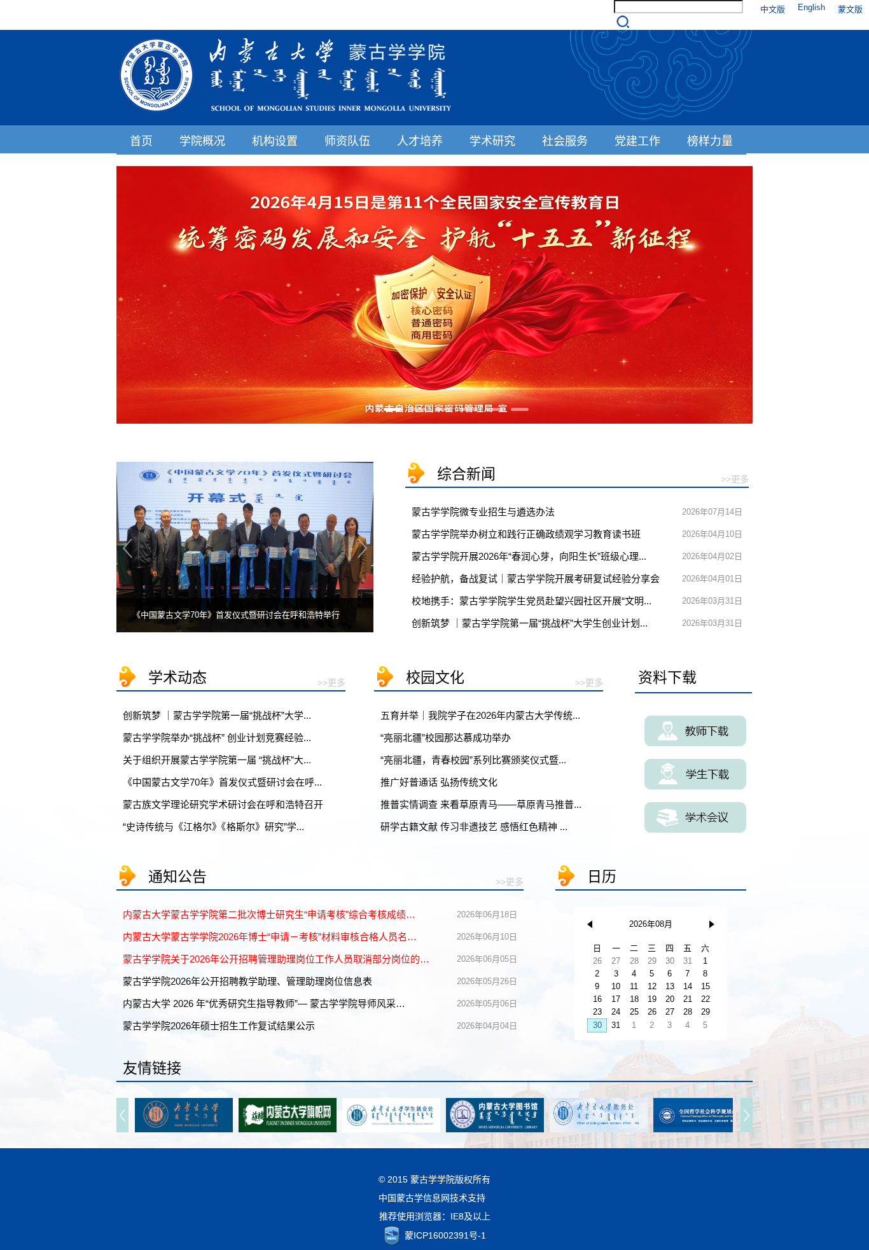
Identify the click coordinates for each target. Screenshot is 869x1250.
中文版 (772, 9)
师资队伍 (347, 141)
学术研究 (492, 141)
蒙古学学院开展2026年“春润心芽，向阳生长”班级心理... (529, 556)
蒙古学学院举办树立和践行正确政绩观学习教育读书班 (526, 534)
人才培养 (420, 141)
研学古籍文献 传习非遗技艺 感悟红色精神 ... (473, 826)
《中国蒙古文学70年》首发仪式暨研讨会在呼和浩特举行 (236, 615)
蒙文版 (850, 9)
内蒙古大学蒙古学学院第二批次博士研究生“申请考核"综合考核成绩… (269, 914)
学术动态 (177, 677)
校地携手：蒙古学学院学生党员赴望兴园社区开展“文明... (531, 600)
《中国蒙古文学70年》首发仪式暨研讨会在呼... (222, 782)
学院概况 (202, 141)
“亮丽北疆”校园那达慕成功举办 (445, 737)
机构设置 (275, 141)
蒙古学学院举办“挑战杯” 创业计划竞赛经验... (217, 737)
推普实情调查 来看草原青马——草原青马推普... (480, 804)
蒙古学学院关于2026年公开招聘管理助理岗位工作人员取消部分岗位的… (276, 959)
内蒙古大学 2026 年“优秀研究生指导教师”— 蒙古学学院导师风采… (264, 1003)
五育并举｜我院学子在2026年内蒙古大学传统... (480, 715)
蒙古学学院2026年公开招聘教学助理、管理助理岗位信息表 (247, 981)
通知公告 (177, 876)
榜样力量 (710, 141)
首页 (141, 141)
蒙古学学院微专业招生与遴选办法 (483, 511)
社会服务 (565, 141)
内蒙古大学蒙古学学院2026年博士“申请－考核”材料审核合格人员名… (270, 936)
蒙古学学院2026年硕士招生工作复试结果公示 (219, 1025)
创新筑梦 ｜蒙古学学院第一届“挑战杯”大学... (217, 715)
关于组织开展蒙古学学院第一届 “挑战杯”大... (217, 759)
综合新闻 (466, 474)
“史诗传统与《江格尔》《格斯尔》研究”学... (213, 826)
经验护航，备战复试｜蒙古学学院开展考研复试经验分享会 (536, 578)
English (811, 7)
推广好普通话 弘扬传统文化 (438, 782)
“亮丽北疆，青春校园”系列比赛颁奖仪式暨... (473, 759)
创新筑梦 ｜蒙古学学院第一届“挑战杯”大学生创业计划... (530, 623)
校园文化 (435, 677)
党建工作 (637, 141)
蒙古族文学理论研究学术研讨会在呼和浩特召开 (223, 804)
